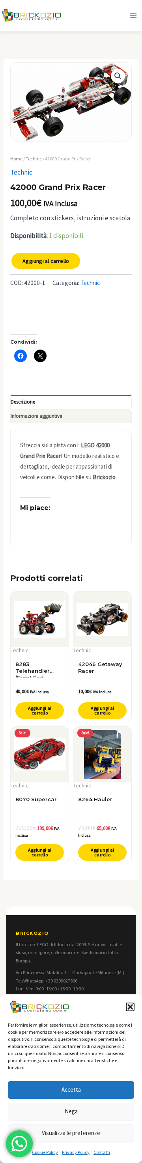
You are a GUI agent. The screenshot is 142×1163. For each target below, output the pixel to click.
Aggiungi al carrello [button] (39, 710)
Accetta (71, 1089)
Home (16, 159)
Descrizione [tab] (23, 401)
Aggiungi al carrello (45, 260)
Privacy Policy (76, 1152)
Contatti (101, 1152)
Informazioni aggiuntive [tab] (36, 416)
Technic (34, 159)
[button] (130, 1007)
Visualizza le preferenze (71, 1133)
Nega (71, 1111)
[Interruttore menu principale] (133, 15)
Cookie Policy (45, 1152)
